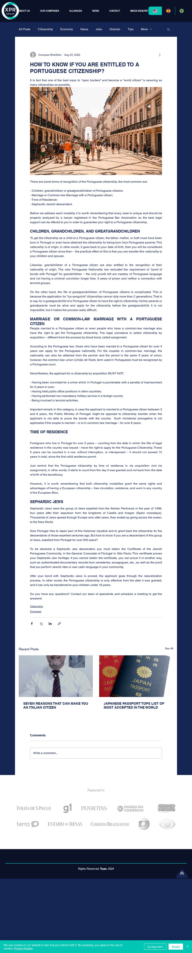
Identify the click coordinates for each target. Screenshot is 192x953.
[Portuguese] (181, 11)
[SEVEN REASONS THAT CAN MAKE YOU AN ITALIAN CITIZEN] (56, 676)
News (84, 29)
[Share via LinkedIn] (50, 623)
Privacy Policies (23, 948)
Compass (35, 611)
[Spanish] (168, 11)
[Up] (182, 873)
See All (169, 648)
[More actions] (160, 55)
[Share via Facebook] (32, 623)
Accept (176, 946)
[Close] (187, 946)
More (144, 29)
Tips (131, 29)
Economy (66, 29)
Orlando (115, 29)
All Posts (24, 29)
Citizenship (45, 29)
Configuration (155, 946)
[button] (49, 11)
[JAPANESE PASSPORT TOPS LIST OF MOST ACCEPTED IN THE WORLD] (136, 676)
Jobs (99, 29)
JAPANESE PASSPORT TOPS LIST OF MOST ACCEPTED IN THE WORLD (134, 705)
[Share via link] (59, 623)
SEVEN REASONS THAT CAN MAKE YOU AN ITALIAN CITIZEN (55, 705)
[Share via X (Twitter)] (41, 623)
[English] (155, 11)
